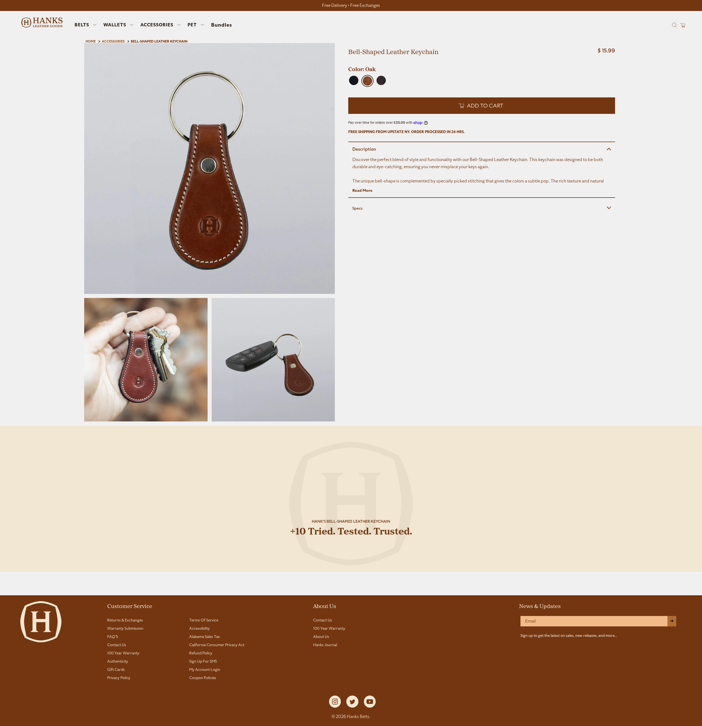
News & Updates (540, 606)
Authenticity (117, 661)
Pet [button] (192, 25)
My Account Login (204, 669)
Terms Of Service (203, 620)
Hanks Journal (325, 644)
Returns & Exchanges (125, 620)
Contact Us (116, 644)
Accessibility (199, 628)
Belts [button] (82, 25)
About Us (324, 606)
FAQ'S (112, 636)
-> (671, 621)
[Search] (673, 25)
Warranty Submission (125, 628)
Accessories (113, 41)
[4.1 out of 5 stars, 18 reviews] (481, 62)
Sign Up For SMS (203, 661)
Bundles (221, 25)
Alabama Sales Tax (204, 636)
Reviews (351, 589)
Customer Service (129, 606)
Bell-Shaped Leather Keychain (159, 41)
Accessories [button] (156, 25)
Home (91, 41)
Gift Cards (116, 669)
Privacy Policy (118, 677)
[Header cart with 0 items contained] (681, 25)
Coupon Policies (202, 677)
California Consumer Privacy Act (216, 644)
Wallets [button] (114, 25)
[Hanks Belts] (42, 22)
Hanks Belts (358, 716)
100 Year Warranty (123, 653)
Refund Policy (200, 653)
